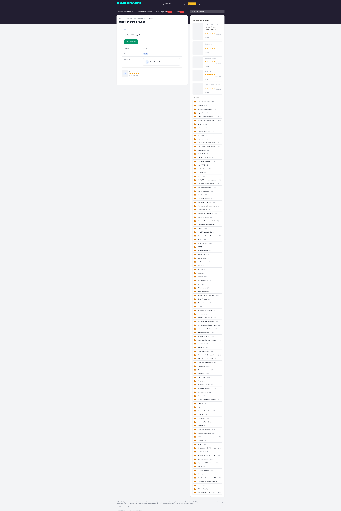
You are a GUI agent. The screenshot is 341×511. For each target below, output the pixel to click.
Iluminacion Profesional (205, 310)
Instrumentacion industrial (206, 321)
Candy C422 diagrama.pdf (212, 85)
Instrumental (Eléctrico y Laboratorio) (207, 325)
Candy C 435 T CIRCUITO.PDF (209, 44)
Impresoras (201, 314)
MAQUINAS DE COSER (205, 359)
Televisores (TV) (203, 459)
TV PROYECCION (203, 470)
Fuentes (200, 277)
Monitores (201, 374)
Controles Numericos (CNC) (206, 221)
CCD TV (200, 172)
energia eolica (202, 254)
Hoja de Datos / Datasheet (206, 295)
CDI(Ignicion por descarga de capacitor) (207, 180)
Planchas (200, 403)
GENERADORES (203, 280)
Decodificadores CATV (205, 232)
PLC (199, 407)
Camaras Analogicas (204, 158)
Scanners (200, 441)
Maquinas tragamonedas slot (207, 362)
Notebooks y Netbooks (205, 388)
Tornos (200, 467)
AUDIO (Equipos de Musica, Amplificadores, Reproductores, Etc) (207, 117)
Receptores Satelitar (204, 433)
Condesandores (203, 210)
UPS (199, 474)
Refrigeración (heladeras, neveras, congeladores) (207, 437)
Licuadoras (201, 347)
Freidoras (201, 273)
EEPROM (200, 247)
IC (198, 307)
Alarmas (200, 105)
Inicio (120, 18)
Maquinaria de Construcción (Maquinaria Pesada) (207, 355)
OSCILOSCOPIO (203, 392)
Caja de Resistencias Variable (207, 143)
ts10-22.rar (208, 71)
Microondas (201, 366)
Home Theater (202, 299)
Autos (199, 124)
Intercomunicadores (204, 333)
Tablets (200, 444)
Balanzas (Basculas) (204, 132)
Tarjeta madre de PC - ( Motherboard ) (207, 448)
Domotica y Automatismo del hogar (207, 236)
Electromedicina (203, 251)
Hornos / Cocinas (203, 303)
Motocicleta (201, 377)
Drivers (200, 240)
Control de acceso (203, 217)
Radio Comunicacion (204, 429)
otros (199, 396)
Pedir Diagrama (163, 12)
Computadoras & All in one (206, 206)
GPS (199, 284)
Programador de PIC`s (205, 411)
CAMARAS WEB (203, 165)
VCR (199, 485)
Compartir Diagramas (144, 12)
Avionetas (201, 128)
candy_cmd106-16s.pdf (211, 25)
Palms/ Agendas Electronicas (207, 400)
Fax (199, 266)
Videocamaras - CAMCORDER (207, 493)
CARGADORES (203, 169)
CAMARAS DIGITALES (205, 161)
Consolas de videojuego (205, 213)
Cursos (200, 228)
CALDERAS (201, 154)
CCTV (199, 176)
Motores (200, 381)
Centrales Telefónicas (204, 187)
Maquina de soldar (203, 351)
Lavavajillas (201, 344)
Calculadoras (202, 150)
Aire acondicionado (204, 102)
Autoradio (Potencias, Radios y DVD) (207, 120)
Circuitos (200, 195)
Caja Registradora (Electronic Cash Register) (207, 146)
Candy (151, 18)
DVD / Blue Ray (203, 243)
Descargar (132, 42)
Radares (200, 426)
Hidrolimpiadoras (203, 292)
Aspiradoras (201, 113)
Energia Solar (202, 258)
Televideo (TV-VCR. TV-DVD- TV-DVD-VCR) (207, 455)
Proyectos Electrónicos (205, 422)
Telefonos (201, 452)
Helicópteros (202, 288)
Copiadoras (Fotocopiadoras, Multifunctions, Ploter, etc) (207, 225)
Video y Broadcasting (204, 489)
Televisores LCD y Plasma (206, 463)
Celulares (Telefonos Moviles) (207, 184)
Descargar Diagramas (125, 12)
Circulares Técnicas (204, 199)
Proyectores (201, 418)
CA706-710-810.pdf (210, 58)
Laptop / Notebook (203, 336)
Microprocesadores (204, 370)
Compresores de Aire (204, 202)
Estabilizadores (202, 262)
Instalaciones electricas (205, 318)
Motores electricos (204, 385)
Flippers (200, 269)
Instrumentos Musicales (205, 329)
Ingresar (200, 4)
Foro (179, 12)
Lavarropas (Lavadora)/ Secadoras (135, 18)
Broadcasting (202, 139)
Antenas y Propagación (205, 109)
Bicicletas (201, 135)
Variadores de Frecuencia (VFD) (207, 478)
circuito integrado (203, 191)
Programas (201, 415)
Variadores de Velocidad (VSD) (207, 482)
